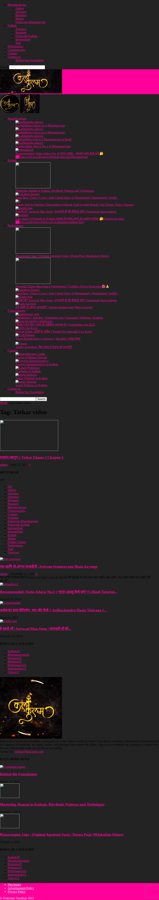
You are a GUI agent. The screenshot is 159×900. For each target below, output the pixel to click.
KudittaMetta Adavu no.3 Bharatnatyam (40, 132)
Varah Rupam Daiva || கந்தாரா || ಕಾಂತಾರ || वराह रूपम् (48, 338)
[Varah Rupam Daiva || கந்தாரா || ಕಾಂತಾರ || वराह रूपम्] (25, 335)
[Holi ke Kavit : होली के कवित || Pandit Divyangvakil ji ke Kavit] (26, 328)
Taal (18, 43)
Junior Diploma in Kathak (31, 385)
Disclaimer (14, 884)
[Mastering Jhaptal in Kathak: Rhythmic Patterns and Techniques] (33, 187)
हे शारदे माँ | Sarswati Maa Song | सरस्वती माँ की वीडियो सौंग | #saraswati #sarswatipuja (66, 211)
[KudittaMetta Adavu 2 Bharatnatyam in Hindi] (29, 136)
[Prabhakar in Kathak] (28, 367)
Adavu (20, 8)
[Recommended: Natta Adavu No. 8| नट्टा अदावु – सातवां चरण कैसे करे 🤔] (24, 149)
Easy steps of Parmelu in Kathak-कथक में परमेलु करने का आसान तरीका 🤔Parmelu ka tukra (70, 218)
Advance (21, 11)
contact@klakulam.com (29, 751)
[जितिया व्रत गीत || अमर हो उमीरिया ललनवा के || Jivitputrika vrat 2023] (34, 321)
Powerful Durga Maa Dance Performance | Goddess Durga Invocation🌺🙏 (62, 286)
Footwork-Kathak (26, 36)
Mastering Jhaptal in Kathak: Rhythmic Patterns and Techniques (55, 190)
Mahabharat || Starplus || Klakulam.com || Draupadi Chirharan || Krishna (59, 317)
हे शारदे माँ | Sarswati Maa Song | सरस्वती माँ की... (35, 629)
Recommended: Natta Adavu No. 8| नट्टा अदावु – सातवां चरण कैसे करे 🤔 (59, 153)
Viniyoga (13, 552)
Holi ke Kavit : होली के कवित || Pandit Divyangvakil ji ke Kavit (54, 331)
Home (4, 402)
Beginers (21, 15)
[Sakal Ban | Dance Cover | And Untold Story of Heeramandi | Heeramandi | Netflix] (28, 194)
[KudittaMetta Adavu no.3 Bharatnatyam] (29, 129)
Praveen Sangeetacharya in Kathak (37, 364)
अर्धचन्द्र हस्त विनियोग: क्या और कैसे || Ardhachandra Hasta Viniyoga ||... (53, 610)
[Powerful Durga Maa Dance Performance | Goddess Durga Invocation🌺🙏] (33, 282)
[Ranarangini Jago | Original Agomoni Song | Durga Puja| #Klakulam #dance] (33, 252)
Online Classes (17, 542)
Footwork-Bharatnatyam (31, 22)
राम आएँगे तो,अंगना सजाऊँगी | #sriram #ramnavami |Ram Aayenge (54, 307)
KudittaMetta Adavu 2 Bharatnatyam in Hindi (44, 139)
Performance (15, 46)
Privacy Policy (17, 891)
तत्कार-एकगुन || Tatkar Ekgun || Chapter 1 (32, 457)
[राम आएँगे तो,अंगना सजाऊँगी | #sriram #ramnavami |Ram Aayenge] (26, 303)
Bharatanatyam (17, 4)
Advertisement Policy (21, 888)
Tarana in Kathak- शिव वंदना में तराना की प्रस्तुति (44, 347)
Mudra (20, 18)
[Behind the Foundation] (12, 766)
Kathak (12, 25)
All (17, 157)
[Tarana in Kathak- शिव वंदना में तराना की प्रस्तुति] (21, 343)
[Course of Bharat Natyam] (30, 354)
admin (4, 464)
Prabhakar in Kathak (28, 371)
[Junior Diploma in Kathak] (26, 381)
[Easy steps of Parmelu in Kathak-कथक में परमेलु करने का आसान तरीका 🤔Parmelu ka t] (22, 215)
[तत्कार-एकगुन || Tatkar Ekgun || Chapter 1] (29, 449)
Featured (13, 517)
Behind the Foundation (30, 60)
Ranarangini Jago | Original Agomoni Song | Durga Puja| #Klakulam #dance (62, 256)
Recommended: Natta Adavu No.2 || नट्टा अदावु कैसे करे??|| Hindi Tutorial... (58, 592)
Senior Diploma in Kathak (32, 378)
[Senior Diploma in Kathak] (26, 374)
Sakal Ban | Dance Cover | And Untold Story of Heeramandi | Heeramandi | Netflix (66, 197)
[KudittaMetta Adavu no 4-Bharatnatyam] (29, 122)
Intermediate (23, 39)
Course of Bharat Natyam (31, 357)
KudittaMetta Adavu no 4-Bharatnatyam (40, 125)
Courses (13, 53)
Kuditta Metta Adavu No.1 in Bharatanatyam (43, 146)
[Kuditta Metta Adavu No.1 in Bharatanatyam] (29, 143)
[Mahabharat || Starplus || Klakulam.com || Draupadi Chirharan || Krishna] (27, 314)
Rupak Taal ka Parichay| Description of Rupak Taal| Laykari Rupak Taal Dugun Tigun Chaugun (75, 204)
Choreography (16, 50)
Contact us (14, 56)
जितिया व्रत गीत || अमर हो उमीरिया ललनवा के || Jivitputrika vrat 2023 (55, 324)
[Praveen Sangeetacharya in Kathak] (32, 361)
